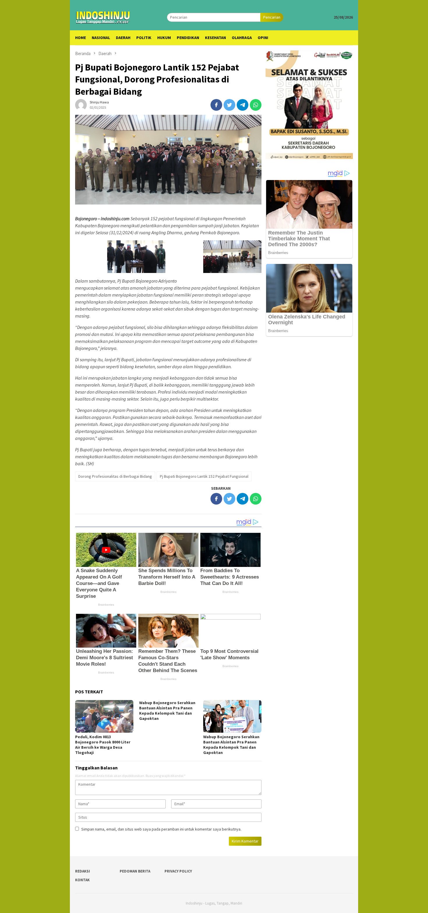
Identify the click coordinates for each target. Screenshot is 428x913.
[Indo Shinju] (103, 16)
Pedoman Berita (135, 871)
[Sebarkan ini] (216, 105)
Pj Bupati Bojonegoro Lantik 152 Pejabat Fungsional (204, 476)
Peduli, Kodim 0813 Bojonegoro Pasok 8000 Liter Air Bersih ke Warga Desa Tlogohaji (102, 744)
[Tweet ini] (229, 105)
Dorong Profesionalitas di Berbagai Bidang (115, 476)
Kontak (82, 879)
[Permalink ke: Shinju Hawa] (81, 104)
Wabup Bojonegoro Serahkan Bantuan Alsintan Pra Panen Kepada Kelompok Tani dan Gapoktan (167, 710)
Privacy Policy (178, 871)
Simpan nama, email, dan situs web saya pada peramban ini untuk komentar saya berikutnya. (161, 829)
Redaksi (82, 871)
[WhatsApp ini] (255, 105)
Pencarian (271, 17)
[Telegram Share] (242, 105)
